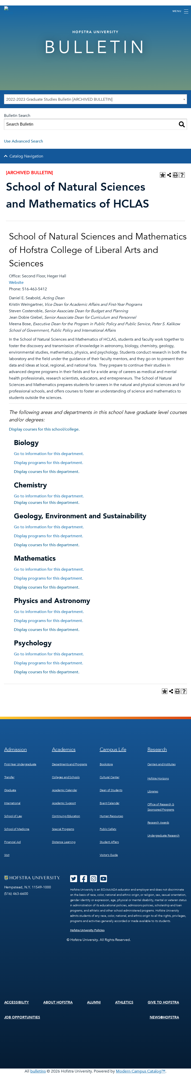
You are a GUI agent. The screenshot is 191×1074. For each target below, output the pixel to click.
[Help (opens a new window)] (182, 175)
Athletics (124, 1002)
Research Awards (158, 823)
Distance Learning (63, 842)
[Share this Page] (169, 175)
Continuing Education (66, 816)
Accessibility (16, 1002)
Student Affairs (109, 842)
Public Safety (108, 829)
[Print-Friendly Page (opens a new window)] (175, 175)
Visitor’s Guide (109, 855)
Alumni (94, 1002)
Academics (64, 749)
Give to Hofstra (163, 1002)
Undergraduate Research (163, 836)
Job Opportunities (22, 1017)
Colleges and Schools (66, 777)
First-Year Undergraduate (20, 764)
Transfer (9, 777)
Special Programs (63, 829)
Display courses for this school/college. (44, 429)
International (12, 803)
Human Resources (111, 816)
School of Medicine (17, 829)
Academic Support (64, 803)
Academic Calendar (64, 790)
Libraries (152, 791)
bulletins (38, 1071)
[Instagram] (93, 880)
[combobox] (95, 99)
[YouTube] (103, 880)
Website (16, 282)
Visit (6, 855)
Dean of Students (111, 790)
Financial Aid (12, 842)
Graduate (10, 790)
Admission (15, 749)
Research (157, 749)
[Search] (182, 124)
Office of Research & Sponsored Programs (160, 807)
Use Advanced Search (23, 141)
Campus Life (113, 749)
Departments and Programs (69, 764)
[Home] (8, 11)
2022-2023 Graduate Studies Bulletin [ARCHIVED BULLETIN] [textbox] (59, 99)
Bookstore (106, 764)
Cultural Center (109, 777)
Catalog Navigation (26, 156)
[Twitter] (73, 880)
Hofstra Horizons (158, 778)
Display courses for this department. (46, 471)
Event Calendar (109, 803)
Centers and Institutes (161, 764)
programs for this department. (48, 462)
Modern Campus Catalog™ (140, 1071)
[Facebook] (83, 880)
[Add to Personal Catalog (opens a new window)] (162, 175)
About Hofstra (58, 1002)
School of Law (13, 816)
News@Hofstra (164, 1017)
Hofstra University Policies (87, 930)
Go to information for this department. (49, 454)
